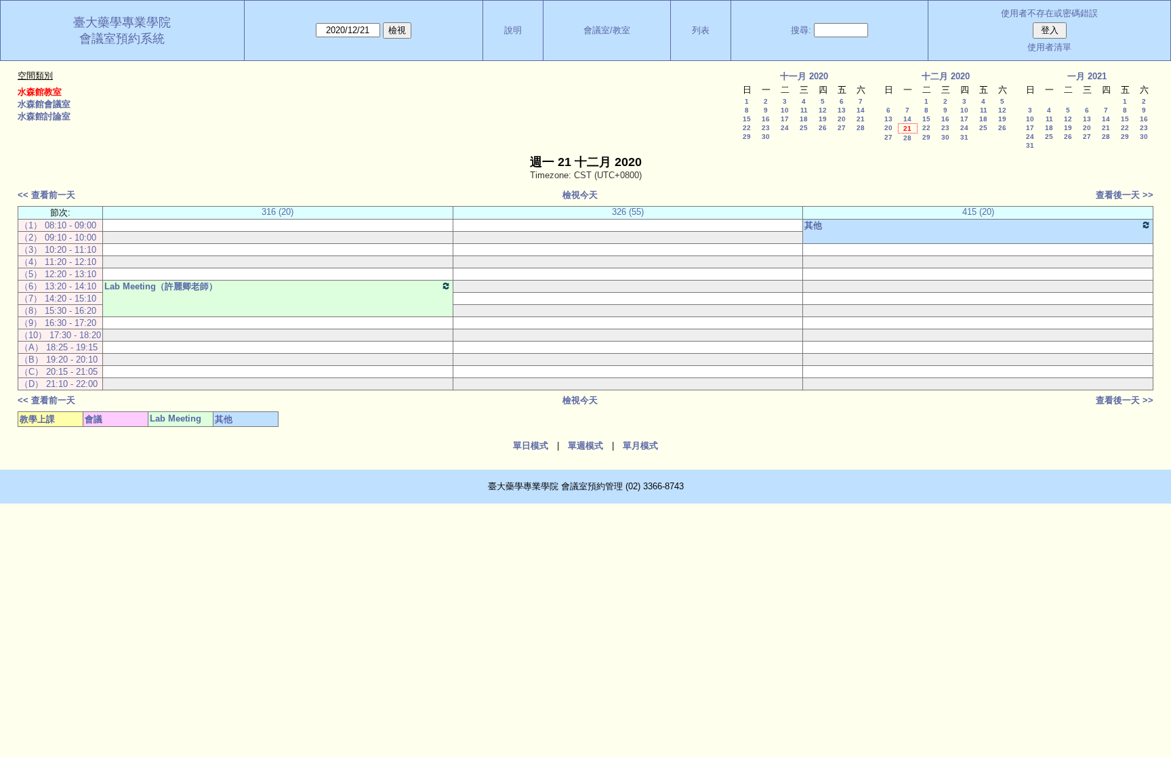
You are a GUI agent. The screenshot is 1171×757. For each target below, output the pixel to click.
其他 (813, 225)
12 (823, 110)
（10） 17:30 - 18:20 (60, 335)
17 (785, 119)
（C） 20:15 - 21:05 (59, 372)
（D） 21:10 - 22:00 (59, 384)
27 (842, 127)
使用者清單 (1049, 47)
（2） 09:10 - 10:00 (58, 237)
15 (747, 119)
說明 (513, 30)
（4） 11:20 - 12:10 (58, 262)
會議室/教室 (606, 30)
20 (842, 119)
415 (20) (978, 212)
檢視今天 (580, 195)
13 (842, 110)
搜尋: (801, 30)
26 (823, 127)
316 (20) (277, 212)
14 (861, 110)
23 (766, 127)
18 (804, 119)
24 (785, 127)
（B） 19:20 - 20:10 (59, 359)
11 (804, 110)
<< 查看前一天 (46, 195)
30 (766, 136)
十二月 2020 (946, 76)
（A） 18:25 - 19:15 (59, 347)
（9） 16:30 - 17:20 (58, 323)
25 (804, 127)
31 (964, 137)
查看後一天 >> (1124, 195)
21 (861, 119)
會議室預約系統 (122, 38)
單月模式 (640, 446)
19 (823, 119)
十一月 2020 (804, 76)
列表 (701, 30)
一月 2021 (1087, 76)
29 (747, 136)
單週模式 (585, 446)
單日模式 (530, 446)
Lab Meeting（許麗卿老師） (161, 286)
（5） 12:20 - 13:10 (58, 274)
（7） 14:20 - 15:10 (58, 298)
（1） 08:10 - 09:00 (58, 225)
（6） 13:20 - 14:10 (58, 286)
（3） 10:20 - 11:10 (58, 250)
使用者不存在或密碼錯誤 (1049, 13)
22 (747, 127)
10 (785, 110)
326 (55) (628, 212)
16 (766, 119)
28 (861, 127)
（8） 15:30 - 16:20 (58, 311)
